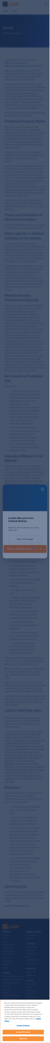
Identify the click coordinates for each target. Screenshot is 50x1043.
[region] (25, 1021)
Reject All (23, 1039)
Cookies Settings (23, 1025)
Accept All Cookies (23, 1032)
